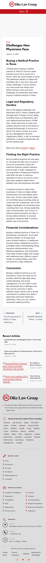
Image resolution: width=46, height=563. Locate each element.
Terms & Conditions (15, 553)
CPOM (24, 148)
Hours (11, 539)
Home (7, 461)
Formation (31, 496)
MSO (6, 503)
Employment (9, 496)
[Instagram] (17, 559)
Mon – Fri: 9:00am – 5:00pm (18, 541)
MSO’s (32, 148)
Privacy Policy (5, 553)
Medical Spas (9, 507)
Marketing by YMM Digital (36, 553)
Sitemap (26, 554)
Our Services (9, 464)
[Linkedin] (29, 559)
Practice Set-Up (10, 511)
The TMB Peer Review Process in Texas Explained (36, 365)
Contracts (31, 492)
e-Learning (8, 479)
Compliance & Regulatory (13, 492)
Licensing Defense (34, 500)
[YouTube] (23, 559)
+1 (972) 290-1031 (15, 534)
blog (8, 42)
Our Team (8, 468)
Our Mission (8, 472)
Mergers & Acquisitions (35, 503)
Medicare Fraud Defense (35, 507)
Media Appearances (11, 475)
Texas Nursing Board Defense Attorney (35, 378)
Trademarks (31, 511)
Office (12, 524)
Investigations (9, 500)
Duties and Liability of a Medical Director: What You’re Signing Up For (23, 352)
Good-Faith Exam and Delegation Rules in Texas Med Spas (22, 341)
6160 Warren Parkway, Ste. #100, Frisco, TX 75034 (25, 526)
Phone (12, 531)
